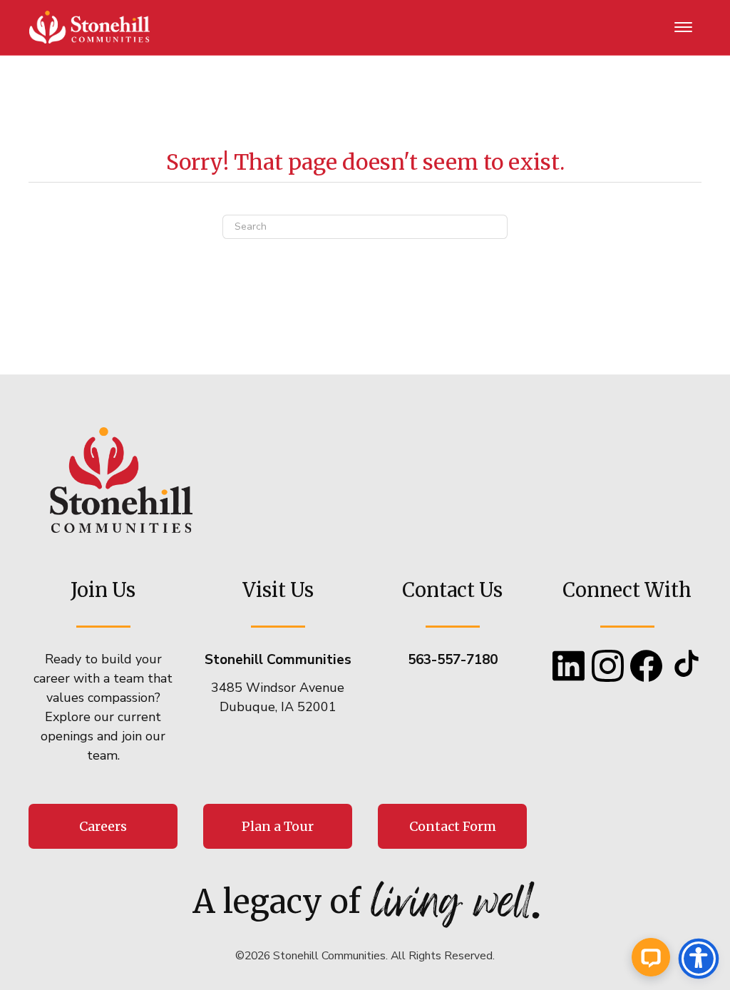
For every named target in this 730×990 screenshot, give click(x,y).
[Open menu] (683, 28)
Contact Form (452, 826)
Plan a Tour (278, 826)
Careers (103, 826)
